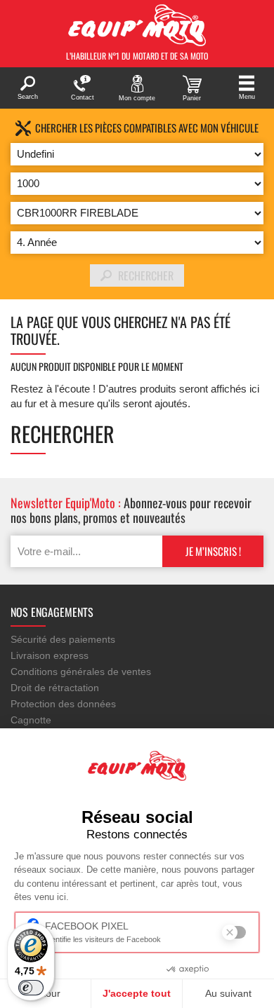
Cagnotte (31, 720)
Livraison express (50, 655)
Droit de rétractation (55, 687)
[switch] (31, 987)
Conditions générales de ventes (81, 671)
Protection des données (63, 703)
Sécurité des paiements (63, 639)
